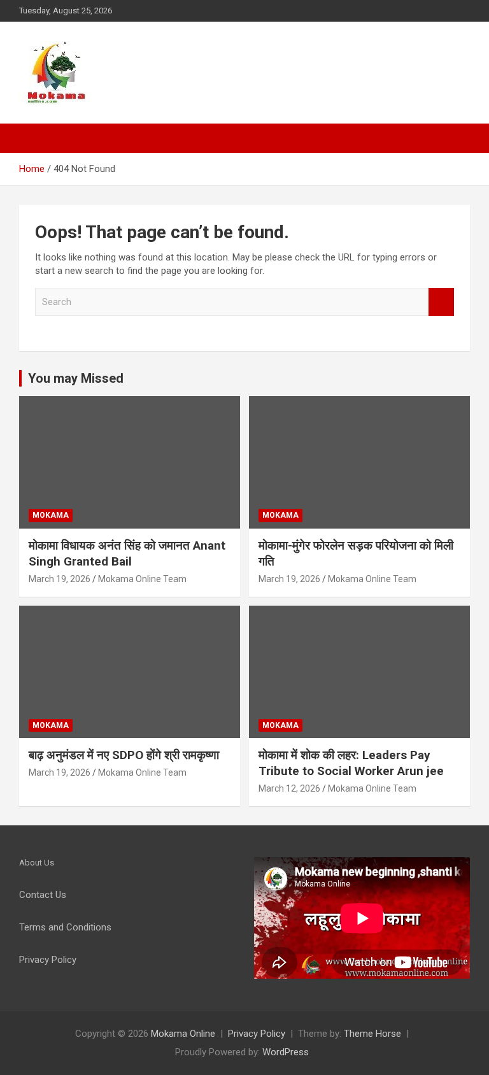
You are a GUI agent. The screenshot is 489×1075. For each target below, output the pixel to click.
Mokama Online (183, 1033)
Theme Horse (372, 1033)
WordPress (285, 1052)
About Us (36, 862)
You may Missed (76, 378)
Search (441, 302)
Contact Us (42, 895)
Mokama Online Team (142, 579)
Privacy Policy (256, 1033)
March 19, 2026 (59, 579)
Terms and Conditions (65, 927)
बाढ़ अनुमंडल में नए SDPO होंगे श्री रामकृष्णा (124, 755)
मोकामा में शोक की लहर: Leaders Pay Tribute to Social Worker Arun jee (351, 763)
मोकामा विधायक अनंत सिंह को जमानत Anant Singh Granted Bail (127, 553)
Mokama (50, 515)
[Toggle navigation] (35, 138)
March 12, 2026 (289, 788)
